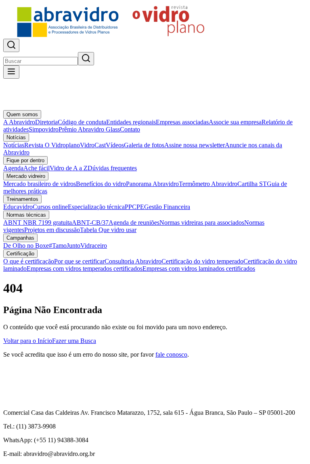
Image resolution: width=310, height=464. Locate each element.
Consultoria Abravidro (133, 261)
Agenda (13, 168)
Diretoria (46, 122)
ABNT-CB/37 (90, 222)
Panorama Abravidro (152, 183)
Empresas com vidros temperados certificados (84, 268)
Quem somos (22, 114)
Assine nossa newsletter (194, 145)
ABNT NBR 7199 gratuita (37, 222)
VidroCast (93, 145)
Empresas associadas (182, 122)
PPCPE (134, 206)
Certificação (20, 254)
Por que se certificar (79, 261)
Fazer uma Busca (74, 340)
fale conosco (171, 354)
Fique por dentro (25, 160)
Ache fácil (36, 168)
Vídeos (115, 145)
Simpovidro (44, 129)
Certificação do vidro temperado (202, 261)
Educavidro (18, 206)
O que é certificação (28, 261)
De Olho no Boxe (26, 245)
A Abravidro (19, 122)
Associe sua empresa (235, 122)
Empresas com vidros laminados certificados (198, 268)
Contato (130, 129)
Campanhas (20, 238)
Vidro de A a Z (69, 168)
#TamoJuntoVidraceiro (78, 245)
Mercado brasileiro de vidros (39, 183)
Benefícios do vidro (101, 183)
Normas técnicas (26, 215)
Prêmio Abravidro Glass (89, 129)
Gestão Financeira (167, 206)
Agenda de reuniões (134, 222)
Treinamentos (22, 199)
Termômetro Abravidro (208, 183)
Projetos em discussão (52, 229)
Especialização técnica (96, 206)
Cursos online (50, 206)
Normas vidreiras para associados (201, 222)
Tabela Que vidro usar (108, 229)
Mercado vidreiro (25, 176)
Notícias (16, 137)
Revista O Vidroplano (52, 145)
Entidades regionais (131, 122)
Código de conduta (82, 122)
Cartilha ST (252, 183)
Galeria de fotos (144, 145)
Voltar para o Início (27, 340)
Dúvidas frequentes (112, 168)
